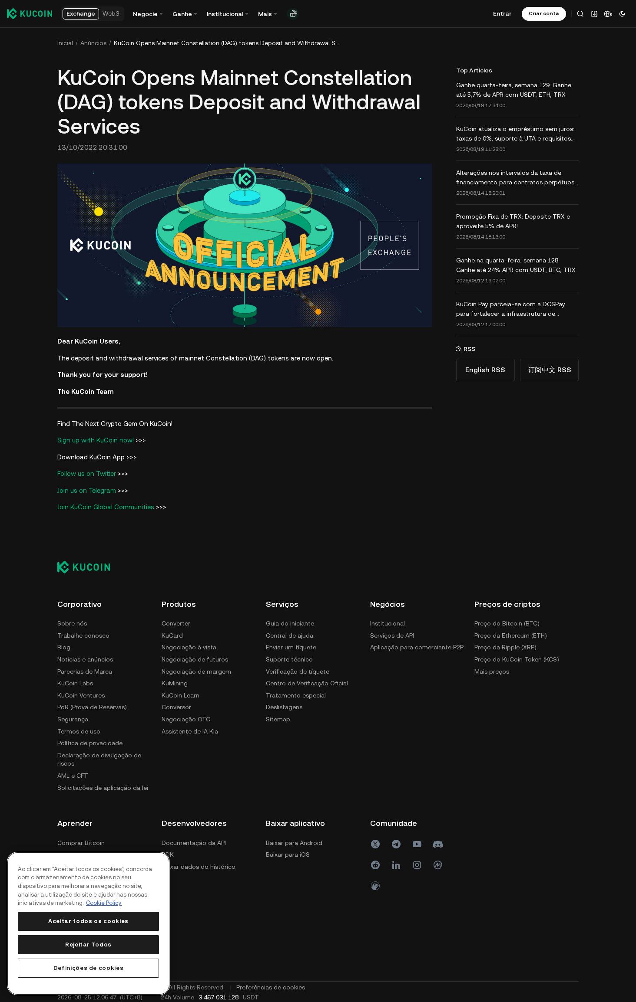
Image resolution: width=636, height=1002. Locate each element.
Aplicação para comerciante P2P (417, 647)
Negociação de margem (196, 671)
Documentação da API (194, 842)
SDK (168, 854)
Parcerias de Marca (84, 671)
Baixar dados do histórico (198, 866)
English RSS (485, 370)
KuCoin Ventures (81, 695)
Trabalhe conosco (83, 635)
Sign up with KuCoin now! (95, 440)
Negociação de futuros (195, 659)
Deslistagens (284, 707)
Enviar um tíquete (291, 647)
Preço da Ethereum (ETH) (510, 635)
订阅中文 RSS (549, 370)
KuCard (172, 635)
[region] (88, 923)
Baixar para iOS (288, 854)
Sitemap (278, 719)
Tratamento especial (296, 695)
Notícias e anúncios (85, 659)
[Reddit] (375, 865)
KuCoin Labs (75, 683)
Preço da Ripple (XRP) (505, 647)
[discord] (438, 844)
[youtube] (417, 844)
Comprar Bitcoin (81, 842)
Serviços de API (392, 635)
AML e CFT (72, 775)
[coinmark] (438, 865)
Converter (176, 623)
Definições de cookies (88, 968)
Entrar (502, 13)
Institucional (387, 623)
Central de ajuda (289, 635)
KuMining (175, 683)
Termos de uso (78, 731)
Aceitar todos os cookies (88, 921)
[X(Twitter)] (375, 844)
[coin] (375, 886)
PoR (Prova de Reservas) (92, 707)
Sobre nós (72, 623)
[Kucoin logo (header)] (29, 13)
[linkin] (396, 865)
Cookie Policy (104, 903)
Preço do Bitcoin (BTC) (507, 623)
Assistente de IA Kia (190, 731)
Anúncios (93, 42)
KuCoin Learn (180, 695)
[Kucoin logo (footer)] (88, 567)
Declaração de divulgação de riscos (99, 759)
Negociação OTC (186, 719)
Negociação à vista (189, 647)
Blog (63, 647)
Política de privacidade (90, 743)
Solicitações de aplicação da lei (102, 787)
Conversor (176, 707)
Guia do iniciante (290, 623)
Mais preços (491, 671)
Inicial (65, 42)
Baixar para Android (294, 842)
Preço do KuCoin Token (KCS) (516, 659)
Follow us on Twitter (86, 473)
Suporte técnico (289, 659)
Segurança (72, 719)
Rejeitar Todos (88, 944)
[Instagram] (417, 865)
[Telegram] (396, 844)
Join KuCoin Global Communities (105, 507)
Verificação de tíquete (297, 671)
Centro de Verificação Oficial (307, 683)
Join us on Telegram (86, 490)
